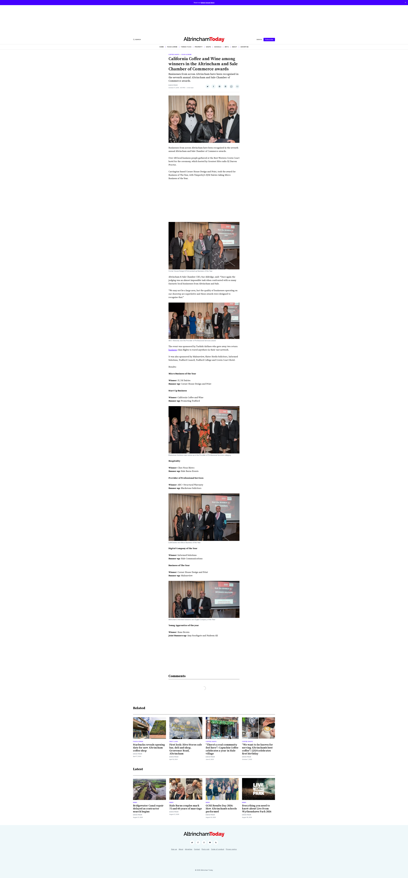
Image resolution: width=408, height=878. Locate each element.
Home (161, 47)
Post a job (205, 849)
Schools (217, 47)
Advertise (245, 47)
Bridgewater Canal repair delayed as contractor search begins (148, 808)
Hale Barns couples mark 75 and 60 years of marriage (185, 807)
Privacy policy (231, 849)
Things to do (186, 47)
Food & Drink (172, 47)
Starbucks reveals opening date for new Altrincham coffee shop (149, 747)
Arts (227, 47)
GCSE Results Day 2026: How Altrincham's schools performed (221, 808)
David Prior (173, 85)
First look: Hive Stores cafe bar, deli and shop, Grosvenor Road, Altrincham (185, 749)
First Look (173, 741)
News (135, 802)
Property (199, 47)
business (173, 350)
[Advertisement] (204, 20)
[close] (405, 2)
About (234, 47)
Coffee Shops (174, 54)
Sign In (259, 39)
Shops (208, 47)
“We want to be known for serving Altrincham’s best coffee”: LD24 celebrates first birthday (257, 749)
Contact (197, 849)
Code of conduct (217, 849)
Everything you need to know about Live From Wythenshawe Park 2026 (256, 808)
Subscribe (269, 39)
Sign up (174, 849)
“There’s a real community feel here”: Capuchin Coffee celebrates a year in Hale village (222, 749)
